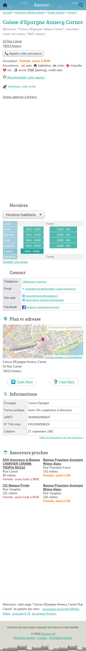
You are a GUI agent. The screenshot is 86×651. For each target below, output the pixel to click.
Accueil (5, 5)
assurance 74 (21, 613)
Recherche (81, 5)
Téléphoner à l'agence (34, 281)
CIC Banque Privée (16, 485)
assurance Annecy (44, 613)
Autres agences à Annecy (20, 97)
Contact (42, 638)
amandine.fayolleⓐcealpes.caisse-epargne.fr (51, 288)
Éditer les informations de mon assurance (61, 437)
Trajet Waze (25, 382)
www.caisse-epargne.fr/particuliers (45, 300)
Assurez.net (48, 633)
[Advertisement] (43, 149)
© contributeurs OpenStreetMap (65, 327)
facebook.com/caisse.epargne (42, 307)
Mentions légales (24, 638)
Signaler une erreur (15, 262)
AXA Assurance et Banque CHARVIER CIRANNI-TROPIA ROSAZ (21, 463)
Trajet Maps (67, 382)
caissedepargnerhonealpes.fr (42, 295)
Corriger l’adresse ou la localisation (63, 357)
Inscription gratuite (60, 638)
